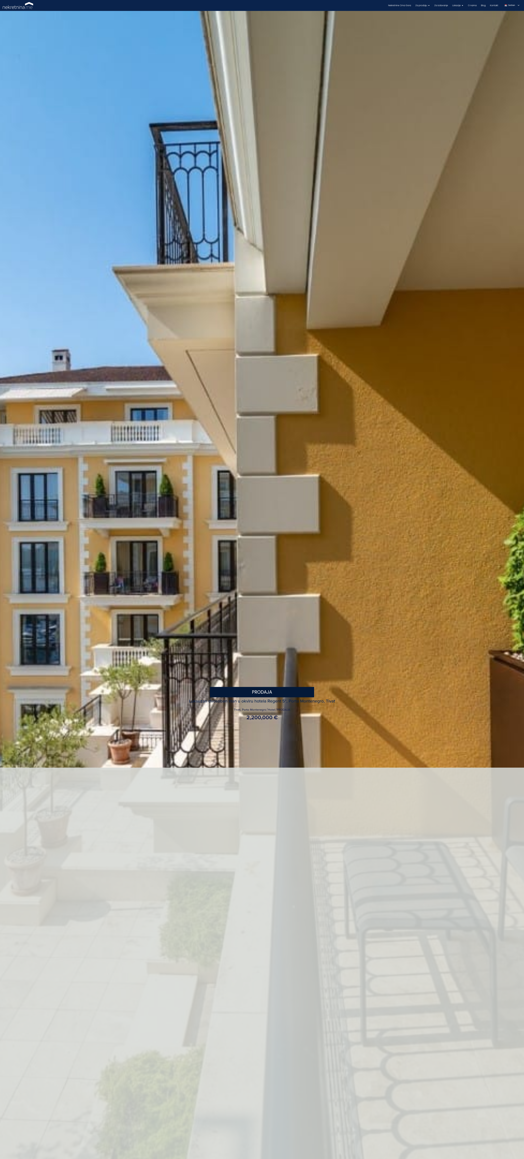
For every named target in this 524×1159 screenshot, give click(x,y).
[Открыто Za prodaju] (429, 5)
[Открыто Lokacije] (462, 5)
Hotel (271, 710)
